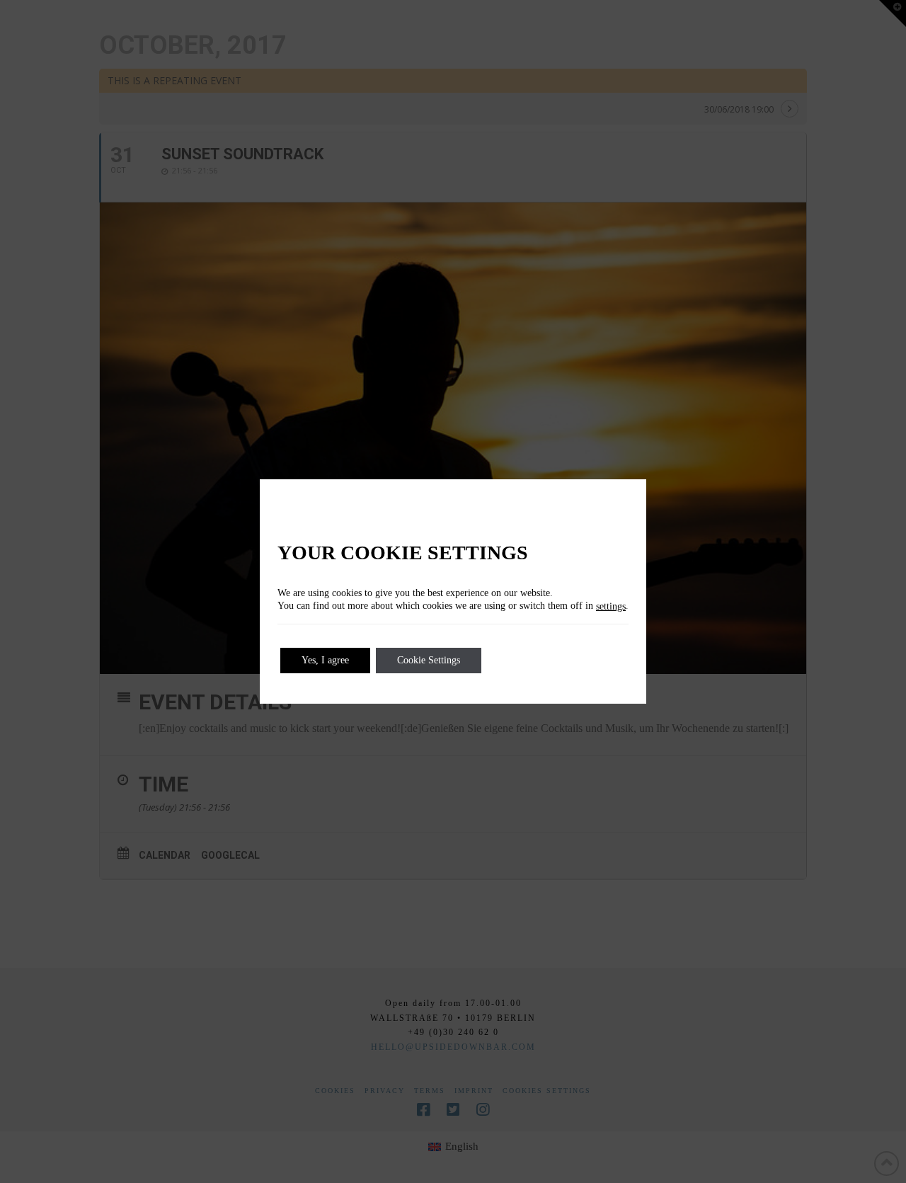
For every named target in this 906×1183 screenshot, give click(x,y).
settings (611, 606)
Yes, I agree (325, 660)
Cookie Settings (428, 660)
